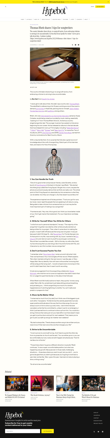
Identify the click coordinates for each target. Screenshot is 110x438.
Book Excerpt (34, 392)
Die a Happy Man (49, 254)
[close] (108, 2)
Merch (83, 392)
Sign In (92, 6)
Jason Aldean (74, 109)
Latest (72, 19)
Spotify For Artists (48, 99)
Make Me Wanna (72, 128)
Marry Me (40, 130)
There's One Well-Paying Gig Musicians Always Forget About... (66, 396)
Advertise (97, 415)
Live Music (29, 19)
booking (58, 392)
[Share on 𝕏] (72, 44)
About (86, 19)
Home (22, 19)
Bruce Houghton (86, 399)
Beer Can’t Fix (59, 130)
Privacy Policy (98, 423)
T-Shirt (33, 130)
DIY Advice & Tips (34, 24)
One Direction (41, 185)
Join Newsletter (100, 6)
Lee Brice (50, 111)
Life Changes (46, 133)
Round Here (58, 234)
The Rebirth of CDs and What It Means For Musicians (90, 396)
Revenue (7, 392)
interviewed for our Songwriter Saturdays (55, 116)
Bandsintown (98, 420)
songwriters (40, 109)
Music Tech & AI (46, 19)
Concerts (79, 19)
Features (65, 19)
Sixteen (47, 130)
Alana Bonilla (33, 44)
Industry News (56, 19)
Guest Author (8, 399)
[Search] (5, 6)
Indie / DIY (36, 19)
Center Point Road (65, 133)
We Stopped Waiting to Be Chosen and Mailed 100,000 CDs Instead (15, 396)
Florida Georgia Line (37, 111)
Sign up (96, 412)
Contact (96, 418)
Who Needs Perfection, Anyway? (40, 395)
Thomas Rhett (74, 104)
